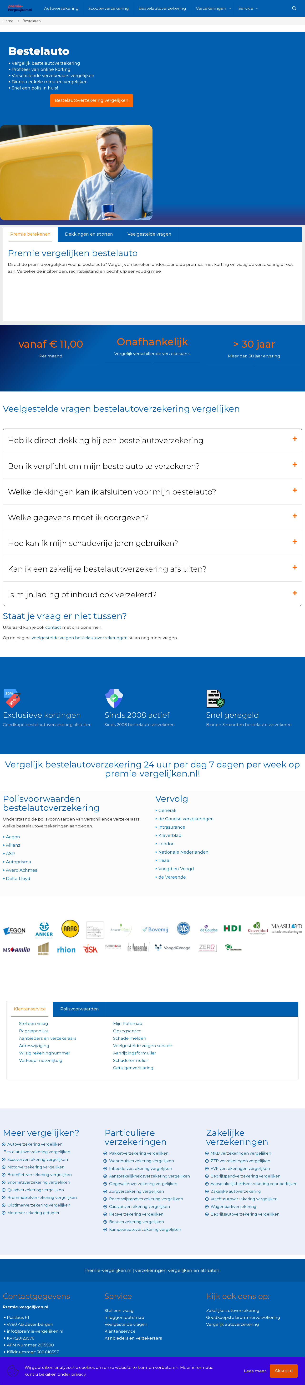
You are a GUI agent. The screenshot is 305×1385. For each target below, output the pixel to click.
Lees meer (255, 1371)
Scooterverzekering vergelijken (37, 1159)
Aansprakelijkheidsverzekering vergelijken (149, 1176)
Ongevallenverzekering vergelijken (143, 1184)
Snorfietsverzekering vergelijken (38, 1182)
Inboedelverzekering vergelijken (140, 1168)
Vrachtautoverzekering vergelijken (244, 1199)
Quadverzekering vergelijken (35, 1190)
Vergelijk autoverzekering (232, 1324)
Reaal (164, 860)
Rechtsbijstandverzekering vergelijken (146, 1199)
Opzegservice (127, 1031)
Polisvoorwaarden (79, 1009)
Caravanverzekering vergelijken (139, 1206)
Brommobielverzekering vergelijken (42, 1197)
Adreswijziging (34, 1045)
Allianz (13, 845)
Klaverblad (170, 835)
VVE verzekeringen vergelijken (240, 1168)
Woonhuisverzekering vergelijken (141, 1161)
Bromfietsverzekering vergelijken (39, 1174)
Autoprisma (18, 862)
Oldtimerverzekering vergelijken (38, 1205)
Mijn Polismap (127, 1023)
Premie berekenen (30, 234)
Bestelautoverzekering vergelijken (37, 1152)
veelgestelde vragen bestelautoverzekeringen (80, 637)
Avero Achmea (22, 870)
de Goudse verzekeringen (186, 818)
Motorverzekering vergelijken (36, 1167)
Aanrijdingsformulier (134, 1053)
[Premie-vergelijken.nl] (20, 8)
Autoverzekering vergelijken (34, 1144)
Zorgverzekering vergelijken (136, 1191)
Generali (167, 810)
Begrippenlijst (33, 1031)
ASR (10, 853)
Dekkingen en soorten (89, 234)
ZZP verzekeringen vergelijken (240, 1161)
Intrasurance (171, 827)
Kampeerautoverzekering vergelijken (145, 1229)
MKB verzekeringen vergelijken (241, 1153)
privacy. (78, 1374)
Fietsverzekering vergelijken (136, 1214)
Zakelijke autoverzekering (236, 1191)
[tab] (30, 234)
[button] (152, 440)
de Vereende (172, 877)
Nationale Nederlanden (183, 852)
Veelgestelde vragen (149, 234)
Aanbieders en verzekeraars (47, 1038)
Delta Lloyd (18, 878)
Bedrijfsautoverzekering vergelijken (245, 1214)
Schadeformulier (130, 1060)
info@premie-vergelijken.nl (35, 1331)
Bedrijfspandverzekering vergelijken (245, 1176)
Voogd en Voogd (176, 868)
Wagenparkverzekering (233, 1206)
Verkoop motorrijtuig (40, 1060)
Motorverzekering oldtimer (33, 1213)
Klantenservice (30, 1009)
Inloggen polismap (124, 1317)
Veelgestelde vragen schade (142, 1045)
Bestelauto (31, 21)
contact (53, 627)
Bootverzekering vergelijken (136, 1222)
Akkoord (284, 1370)
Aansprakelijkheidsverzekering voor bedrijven (254, 1184)
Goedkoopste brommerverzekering (243, 1317)
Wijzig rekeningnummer (44, 1053)
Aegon (13, 837)
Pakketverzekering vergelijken (138, 1153)
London (166, 843)
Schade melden (129, 1038)
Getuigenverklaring (133, 1067)
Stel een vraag (33, 1023)
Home (8, 21)
